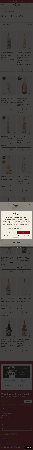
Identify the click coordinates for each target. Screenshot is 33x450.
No (9, 232)
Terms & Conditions (22, 235)
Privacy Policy (16, 237)
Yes (23, 232)
